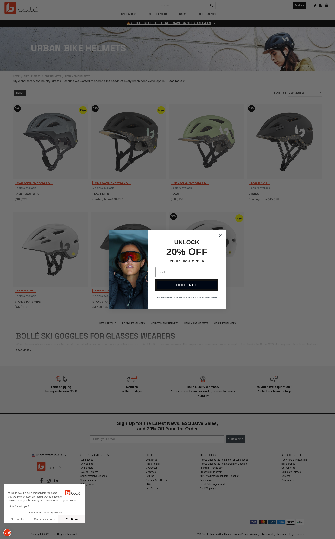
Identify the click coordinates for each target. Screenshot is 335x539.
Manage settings (44, 519)
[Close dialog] (220, 235)
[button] (7, 532)
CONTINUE (187, 285)
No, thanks (17, 519)
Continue (72, 519)
